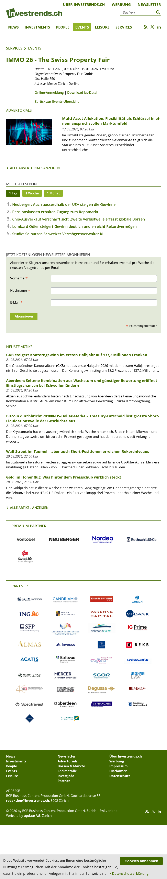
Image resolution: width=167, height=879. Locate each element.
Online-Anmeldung (49, 92)
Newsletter (149, 4)
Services (123, 27)
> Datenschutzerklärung (129, 873)
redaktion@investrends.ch (27, 800)
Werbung (121, 4)
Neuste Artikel (20, 346)
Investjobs (66, 776)
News (13, 27)
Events (82, 27)
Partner (19, 585)
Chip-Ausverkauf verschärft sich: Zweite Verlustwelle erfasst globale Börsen (78, 219)
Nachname (20, 290)
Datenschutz (119, 776)
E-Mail (16, 302)
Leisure (102, 27)
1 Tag (13, 193)
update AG (32, 815)
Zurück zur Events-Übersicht (57, 101)
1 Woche (32, 193)
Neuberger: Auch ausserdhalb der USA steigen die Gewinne (63, 204)
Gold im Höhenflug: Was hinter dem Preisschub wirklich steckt (63, 477)
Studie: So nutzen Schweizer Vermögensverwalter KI (57, 233)
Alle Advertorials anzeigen (35, 168)
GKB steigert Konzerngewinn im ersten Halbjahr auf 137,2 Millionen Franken (76, 354)
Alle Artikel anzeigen (29, 507)
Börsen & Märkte (71, 766)
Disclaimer (118, 771)
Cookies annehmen (141, 861)
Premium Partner (28, 525)
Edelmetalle (67, 771)
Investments (37, 27)
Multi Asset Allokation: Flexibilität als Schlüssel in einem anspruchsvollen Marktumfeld (111, 121)
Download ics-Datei (82, 92)
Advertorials (19, 110)
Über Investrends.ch (84, 4)
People (62, 27)
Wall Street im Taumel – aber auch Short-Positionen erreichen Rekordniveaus (77, 451)
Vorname (19, 278)
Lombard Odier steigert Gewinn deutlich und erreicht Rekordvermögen (74, 226)
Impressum (118, 766)
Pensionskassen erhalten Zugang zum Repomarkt (55, 211)
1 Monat (53, 193)
